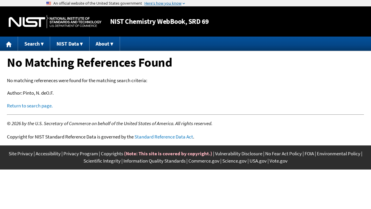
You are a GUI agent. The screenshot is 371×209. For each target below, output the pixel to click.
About (102, 43)
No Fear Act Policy (283, 153)
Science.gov (234, 161)
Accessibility (48, 153)
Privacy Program (80, 153)
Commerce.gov (203, 161)
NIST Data (68, 43)
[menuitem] (9, 44)
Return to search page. (30, 105)
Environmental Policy (338, 153)
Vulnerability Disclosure (238, 153)
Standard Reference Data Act (163, 137)
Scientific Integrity (102, 161)
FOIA (309, 153)
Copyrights (112, 153)
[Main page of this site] (9, 44)
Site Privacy (21, 153)
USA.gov (258, 161)
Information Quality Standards (154, 161)
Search (32, 43)
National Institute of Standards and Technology (55, 21)
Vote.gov (279, 161)
